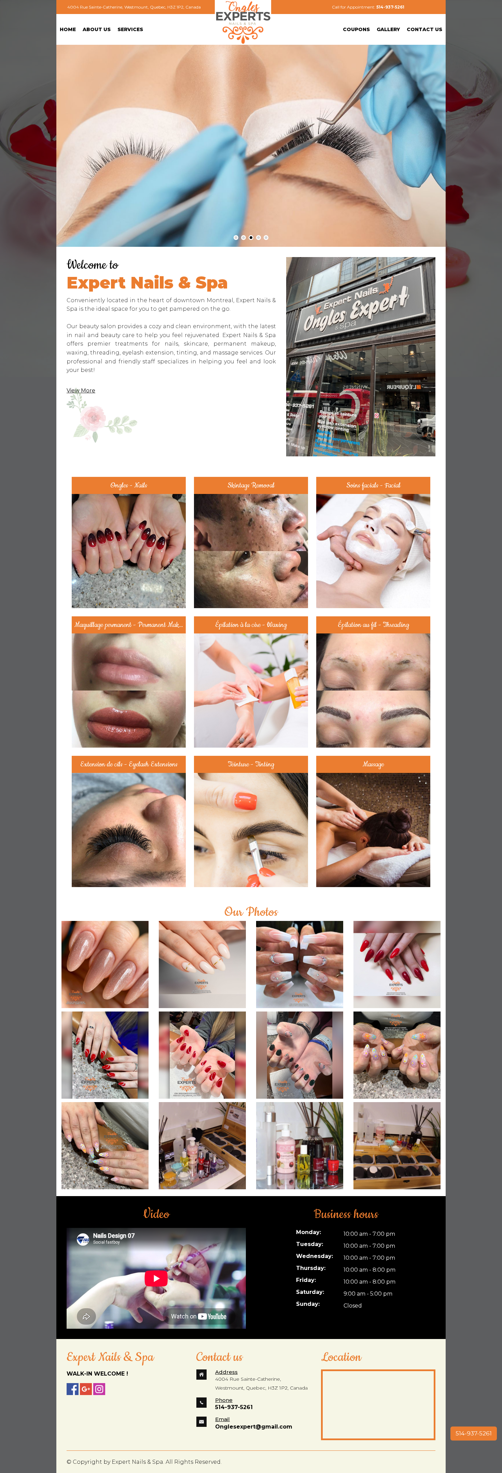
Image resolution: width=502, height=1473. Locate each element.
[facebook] (73, 1389)
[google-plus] (86, 1389)
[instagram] (99, 1389)
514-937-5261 (474, 1433)
